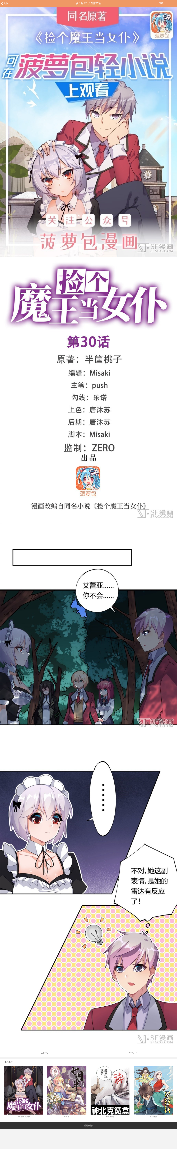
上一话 (45, 1053)
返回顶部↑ (88, 1125)
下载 (161, 3)
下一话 (131, 1053)
